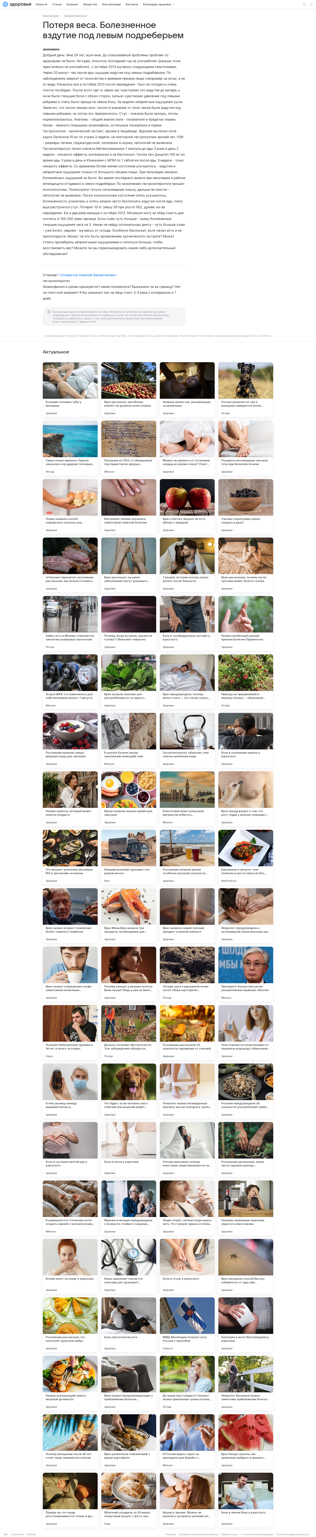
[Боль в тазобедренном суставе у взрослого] (187, 623)
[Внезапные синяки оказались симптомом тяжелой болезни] (128, 506)
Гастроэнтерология (75, 15)
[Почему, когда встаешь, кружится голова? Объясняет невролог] (128, 623)
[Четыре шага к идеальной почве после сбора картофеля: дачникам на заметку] (187, 974)
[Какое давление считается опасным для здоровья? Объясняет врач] (128, 1266)
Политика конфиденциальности (292, 1534)
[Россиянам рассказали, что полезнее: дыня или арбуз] (70, 1324)
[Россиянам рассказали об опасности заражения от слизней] (187, 1032)
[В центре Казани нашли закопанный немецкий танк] (128, 740)
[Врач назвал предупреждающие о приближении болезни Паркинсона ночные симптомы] (128, 1383)
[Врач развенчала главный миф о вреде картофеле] (128, 1441)
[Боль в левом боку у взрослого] (245, 1500)
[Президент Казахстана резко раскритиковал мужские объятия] (245, 974)
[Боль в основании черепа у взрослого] (245, 740)
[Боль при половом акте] (128, 1324)
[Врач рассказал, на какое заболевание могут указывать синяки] (128, 565)
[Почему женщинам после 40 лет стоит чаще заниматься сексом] (70, 1441)
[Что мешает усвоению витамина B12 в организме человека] (70, 857)
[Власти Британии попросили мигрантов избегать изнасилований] (187, 798)
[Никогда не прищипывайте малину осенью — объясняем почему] (245, 681)
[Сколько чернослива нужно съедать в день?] (245, 506)
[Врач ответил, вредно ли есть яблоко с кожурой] (187, 506)
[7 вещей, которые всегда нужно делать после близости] (187, 565)
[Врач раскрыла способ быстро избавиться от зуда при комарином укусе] (245, 1266)
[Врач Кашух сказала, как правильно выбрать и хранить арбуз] (245, 1441)
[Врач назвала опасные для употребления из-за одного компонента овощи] (128, 681)
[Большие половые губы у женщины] (70, 389)
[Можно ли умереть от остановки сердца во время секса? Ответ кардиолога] (187, 448)
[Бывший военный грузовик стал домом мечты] (128, 857)
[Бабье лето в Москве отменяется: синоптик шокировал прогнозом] (70, 623)
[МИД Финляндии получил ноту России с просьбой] (187, 1324)
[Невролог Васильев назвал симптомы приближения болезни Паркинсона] (245, 1383)
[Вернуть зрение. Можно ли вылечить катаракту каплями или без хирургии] (187, 1500)
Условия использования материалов (198, 1534)
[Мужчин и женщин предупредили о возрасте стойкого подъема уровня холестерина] (128, 1207)
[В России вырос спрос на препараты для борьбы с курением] (187, 1441)
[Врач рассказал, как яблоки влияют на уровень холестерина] (128, 389)
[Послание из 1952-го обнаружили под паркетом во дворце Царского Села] (128, 448)
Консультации (51, 15)
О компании (17, 1534)
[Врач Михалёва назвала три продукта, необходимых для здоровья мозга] (128, 915)
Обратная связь (229, 1534)
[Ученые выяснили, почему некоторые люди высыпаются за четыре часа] (187, 1149)
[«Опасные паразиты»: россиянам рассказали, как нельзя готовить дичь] (70, 565)
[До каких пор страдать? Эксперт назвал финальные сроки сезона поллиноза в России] (187, 1383)
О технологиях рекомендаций (257, 1534)
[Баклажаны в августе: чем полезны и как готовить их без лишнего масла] (245, 857)
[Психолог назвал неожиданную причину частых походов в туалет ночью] (187, 1091)
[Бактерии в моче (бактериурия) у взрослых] (245, 1324)
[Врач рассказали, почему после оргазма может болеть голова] (245, 565)
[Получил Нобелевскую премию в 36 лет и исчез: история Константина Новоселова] (70, 1032)
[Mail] (5, 4)
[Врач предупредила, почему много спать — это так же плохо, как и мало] (187, 681)
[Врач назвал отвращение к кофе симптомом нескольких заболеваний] (70, 974)
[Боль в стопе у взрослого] (187, 1266)
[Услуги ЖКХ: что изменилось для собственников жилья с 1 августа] (70, 681)
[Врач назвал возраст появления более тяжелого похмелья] (70, 915)
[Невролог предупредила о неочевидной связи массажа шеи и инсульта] (245, 915)
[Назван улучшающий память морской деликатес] (70, 1383)
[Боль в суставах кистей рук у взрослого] (70, 1149)
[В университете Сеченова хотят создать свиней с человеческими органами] (70, 1207)
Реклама (31, 1534)
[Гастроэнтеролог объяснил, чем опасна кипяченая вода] (187, 740)
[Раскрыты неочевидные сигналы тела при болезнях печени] (245, 448)
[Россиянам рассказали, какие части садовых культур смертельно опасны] (245, 1149)
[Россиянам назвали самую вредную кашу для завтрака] (70, 740)
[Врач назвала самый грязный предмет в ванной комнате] (187, 915)
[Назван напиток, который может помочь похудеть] (70, 798)
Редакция (171, 1534)
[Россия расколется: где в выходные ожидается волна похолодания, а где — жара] (245, 389)
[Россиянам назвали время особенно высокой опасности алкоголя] (187, 857)
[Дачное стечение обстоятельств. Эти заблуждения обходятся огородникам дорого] (128, 1032)
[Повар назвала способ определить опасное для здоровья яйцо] (70, 506)
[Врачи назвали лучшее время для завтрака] (128, 798)
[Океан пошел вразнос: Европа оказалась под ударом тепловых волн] (70, 448)
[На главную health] (19, 4)
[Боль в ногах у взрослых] (128, 1149)
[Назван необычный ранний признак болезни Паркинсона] (245, 623)
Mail (6, 1534)
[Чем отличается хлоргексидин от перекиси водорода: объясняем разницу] (245, 1032)
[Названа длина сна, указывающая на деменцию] (187, 389)
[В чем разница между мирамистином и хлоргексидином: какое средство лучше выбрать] (70, 1091)
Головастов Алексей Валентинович (87, 275)
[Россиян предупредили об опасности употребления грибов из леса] (245, 1091)
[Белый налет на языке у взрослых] (70, 1266)
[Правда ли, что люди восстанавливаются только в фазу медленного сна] (70, 1500)
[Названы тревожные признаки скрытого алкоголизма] (245, 1207)
